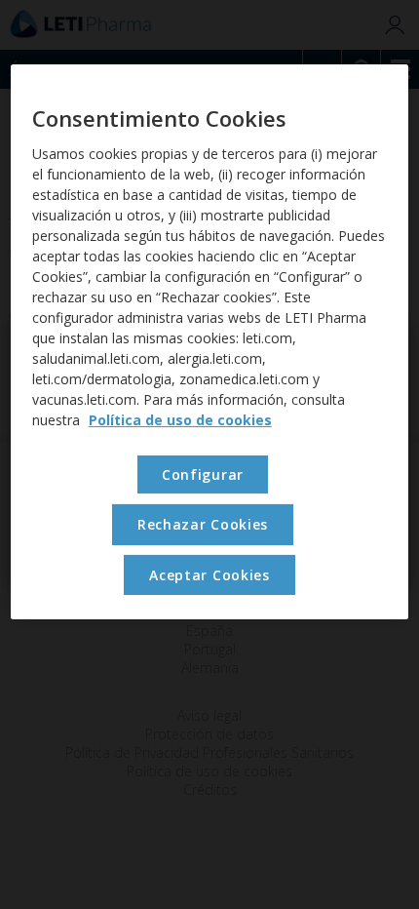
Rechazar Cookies (202, 524)
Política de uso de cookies (180, 420)
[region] (210, 342)
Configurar (203, 474)
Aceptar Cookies (209, 575)
